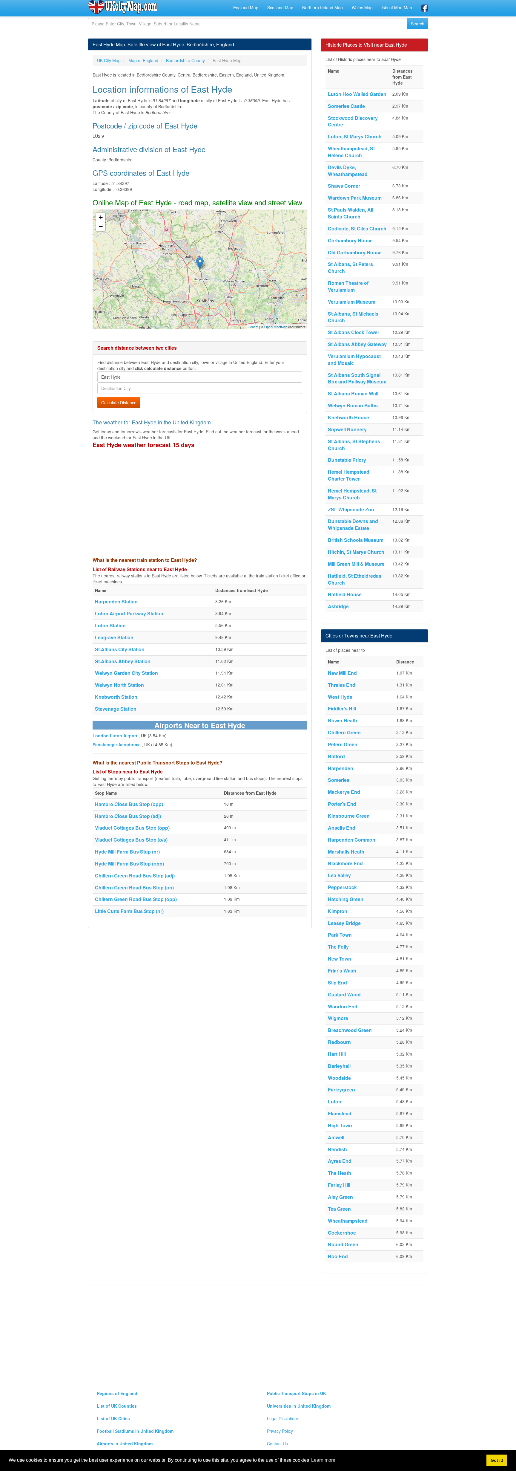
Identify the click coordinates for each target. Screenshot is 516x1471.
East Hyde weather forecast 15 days (143, 444)
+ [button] (101, 217)
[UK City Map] (123, 7)
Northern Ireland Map (322, 7)
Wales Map (362, 7)
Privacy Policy (280, 1431)
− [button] (101, 226)
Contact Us (277, 1443)
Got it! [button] (497, 1460)
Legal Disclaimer (282, 1418)
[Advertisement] (200, 503)
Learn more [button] (323, 1460)
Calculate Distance (118, 403)
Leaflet (253, 326)
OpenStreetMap (275, 326)
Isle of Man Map (397, 7)
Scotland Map (280, 7)
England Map (245, 7)
